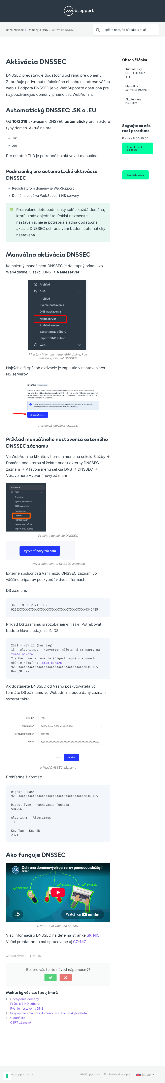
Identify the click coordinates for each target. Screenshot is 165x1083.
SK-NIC (93, 935)
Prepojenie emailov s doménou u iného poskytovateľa (48, 1013)
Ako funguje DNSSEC (133, 101)
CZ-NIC (80, 941)
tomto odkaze (51, 663)
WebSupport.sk (90, 1074)
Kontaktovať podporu (134, 148)
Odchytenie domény (24, 999)
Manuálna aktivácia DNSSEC (137, 88)
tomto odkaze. (23, 654)
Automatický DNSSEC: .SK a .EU (135, 73)
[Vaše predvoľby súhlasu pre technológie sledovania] (7, 1076)
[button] (50, 977)
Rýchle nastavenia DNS (26, 1008)
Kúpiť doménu (135, 174)
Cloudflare (17, 1018)
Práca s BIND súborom (26, 1004)
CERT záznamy (21, 1022)
